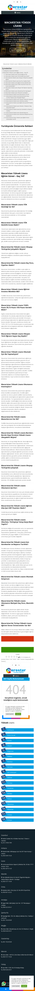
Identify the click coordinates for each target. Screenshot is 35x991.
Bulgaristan (10, 751)
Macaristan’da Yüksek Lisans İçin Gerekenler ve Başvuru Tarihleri (19, 110)
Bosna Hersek (11, 735)
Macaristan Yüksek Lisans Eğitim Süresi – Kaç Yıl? (15, 72)
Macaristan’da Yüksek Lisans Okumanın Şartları (17, 101)
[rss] (20, 2)
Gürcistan (10, 767)
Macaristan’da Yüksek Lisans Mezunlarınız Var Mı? (17, 94)
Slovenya (9, 783)
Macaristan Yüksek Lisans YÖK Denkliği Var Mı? (16, 74)
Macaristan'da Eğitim (17, 50)
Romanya (9, 762)
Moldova (9, 756)
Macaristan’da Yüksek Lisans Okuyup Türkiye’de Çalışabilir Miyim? (19, 78)
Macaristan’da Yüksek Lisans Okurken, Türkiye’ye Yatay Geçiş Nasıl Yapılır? (19, 106)
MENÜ (18, 12)
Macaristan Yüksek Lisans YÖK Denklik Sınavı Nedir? (17, 76)
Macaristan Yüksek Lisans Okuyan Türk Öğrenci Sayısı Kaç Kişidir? (19, 88)
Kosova (9, 740)
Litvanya (9, 815)
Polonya (9, 799)
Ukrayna (9, 746)
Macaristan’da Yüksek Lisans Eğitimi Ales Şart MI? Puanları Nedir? (19, 103)
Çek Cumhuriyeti (11, 772)
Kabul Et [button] (24, 986)
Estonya (9, 820)
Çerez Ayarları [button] (15, 986)
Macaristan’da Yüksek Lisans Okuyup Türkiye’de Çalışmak (19, 99)
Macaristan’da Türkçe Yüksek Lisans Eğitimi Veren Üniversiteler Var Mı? (17, 118)
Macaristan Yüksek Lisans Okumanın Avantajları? (17, 92)
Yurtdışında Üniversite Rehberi (10, 71)
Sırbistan (9, 777)
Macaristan (4, 583)
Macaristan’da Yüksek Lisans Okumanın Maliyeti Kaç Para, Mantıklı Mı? (19, 115)
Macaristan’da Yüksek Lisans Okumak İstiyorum (17, 112)
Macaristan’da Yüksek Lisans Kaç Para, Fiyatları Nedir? (18, 81)
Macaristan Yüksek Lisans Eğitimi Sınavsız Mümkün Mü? (18, 83)
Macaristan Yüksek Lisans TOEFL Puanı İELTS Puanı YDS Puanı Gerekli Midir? (18, 85)
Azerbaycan (10, 730)
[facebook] (14, 2)
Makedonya (10, 804)
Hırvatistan (10, 788)
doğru (17, 585)
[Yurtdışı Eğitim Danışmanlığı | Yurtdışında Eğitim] (17, 7)
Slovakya (9, 793)
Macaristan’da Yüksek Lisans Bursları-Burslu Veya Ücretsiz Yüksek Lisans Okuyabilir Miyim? (17, 96)
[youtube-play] (17, 2)
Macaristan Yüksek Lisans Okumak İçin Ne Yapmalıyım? (18, 91)
